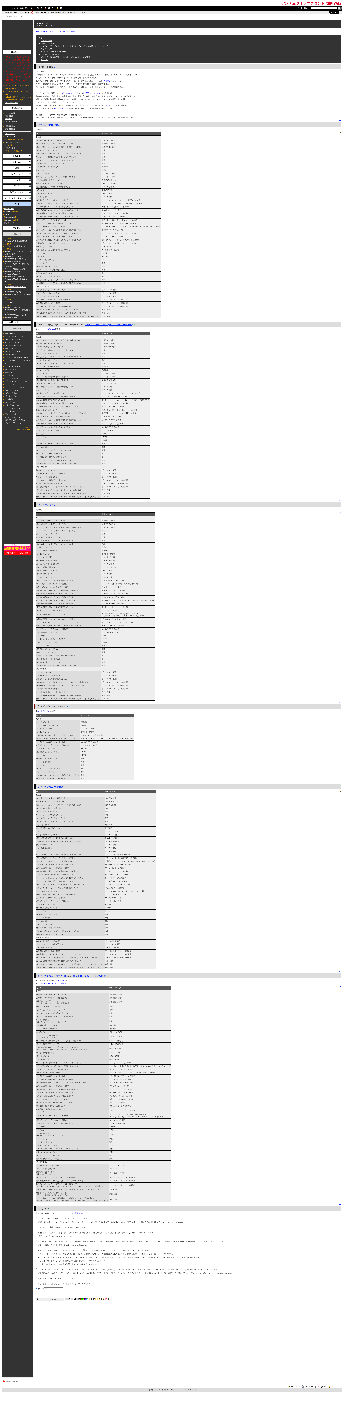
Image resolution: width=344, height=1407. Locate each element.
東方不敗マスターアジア (92, 93)
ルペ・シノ (10, 402)
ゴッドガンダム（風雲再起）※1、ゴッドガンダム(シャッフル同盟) (65, 57)
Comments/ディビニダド (14, 292)
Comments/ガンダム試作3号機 (16, 241)
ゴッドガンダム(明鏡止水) (50, 54)
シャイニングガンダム (49, 43)
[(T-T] (104, 1299)
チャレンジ (10, 411)
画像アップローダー (12, 142)
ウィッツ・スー (12, 348)
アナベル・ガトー (12, 414)
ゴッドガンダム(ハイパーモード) (55, 52)
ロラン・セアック (13, 351)
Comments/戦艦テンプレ (14, 271)
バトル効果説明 (11, 121)
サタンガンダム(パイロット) (16, 357)
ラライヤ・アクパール (14, 387)
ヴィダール (10, 354)
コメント (44, 60)
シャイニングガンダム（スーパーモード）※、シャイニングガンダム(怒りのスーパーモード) (74, 46)
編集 (22, 8)
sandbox (7, 211)
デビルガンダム (68, 93)
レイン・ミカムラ (60, 108)
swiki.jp (171, 1390)
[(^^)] (89, 1299)
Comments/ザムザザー (13, 274)
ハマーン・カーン (13, 339)
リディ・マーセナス (14, 336)
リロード (15, 8)
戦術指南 (8, 119)
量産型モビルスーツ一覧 (15, 420)
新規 (26, 8)
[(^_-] (97, 1299)
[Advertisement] (17, 34)
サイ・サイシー (110, 105)
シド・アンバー (12, 405)
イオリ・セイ (11, 396)
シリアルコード (11, 137)
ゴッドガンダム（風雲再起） (52, 975)
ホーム (7, 8)
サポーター (10, 384)
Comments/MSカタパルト (14, 276)
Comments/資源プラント (14, 307)
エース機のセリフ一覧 (44, 31)
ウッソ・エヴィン (12, 408)
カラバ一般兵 (11, 393)
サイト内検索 (302, 8)
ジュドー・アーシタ (13, 423)
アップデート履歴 (11, 103)
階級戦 (8, 372)
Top (4, 16)
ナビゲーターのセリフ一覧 (65, 31)
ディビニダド (10, 302)
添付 (31, 8)
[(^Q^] (93, 1299)
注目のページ (9, 223)
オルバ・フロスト (12, 417)
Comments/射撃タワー (13, 261)
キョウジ (107, 81)
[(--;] (99, 1299)
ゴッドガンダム (46, 49)
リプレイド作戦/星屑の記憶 (15, 246)
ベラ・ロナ (10, 369)
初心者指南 (9, 116)
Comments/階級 (11, 317)
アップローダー (23, 13)
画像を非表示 (84, 1213)
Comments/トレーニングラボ (15, 259)
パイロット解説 (46, 41)
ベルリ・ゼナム (12, 342)
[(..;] (95, 1299)
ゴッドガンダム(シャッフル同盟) (90, 975)
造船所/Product (11, 390)
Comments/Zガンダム (13, 256)
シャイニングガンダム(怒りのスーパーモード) (109, 324)
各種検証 (9, 399)
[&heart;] (106, 1299)
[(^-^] (91, 1299)
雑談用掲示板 (10, 129)
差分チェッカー (10, 13)
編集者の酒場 (9, 209)
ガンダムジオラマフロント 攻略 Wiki (311, 3)
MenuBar (8, 220)
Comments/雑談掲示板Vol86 (15, 287)
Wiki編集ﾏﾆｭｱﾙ (10, 217)
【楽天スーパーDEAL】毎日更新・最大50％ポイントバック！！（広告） (60, 13)
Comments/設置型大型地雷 (15, 269)
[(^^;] (102, 1299)
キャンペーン (10, 134)
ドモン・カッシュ (45, 23)
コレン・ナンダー (13, 345)
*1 (4, 1381)
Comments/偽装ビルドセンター (16, 315)
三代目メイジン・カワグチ (16, 381)
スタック (9, 375)
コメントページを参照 (69, 1213)
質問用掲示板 (10, 126)
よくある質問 (10, 113)
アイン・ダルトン (13, 366)
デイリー (10, 333)
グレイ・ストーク (12, 378)
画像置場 (7, 214)
